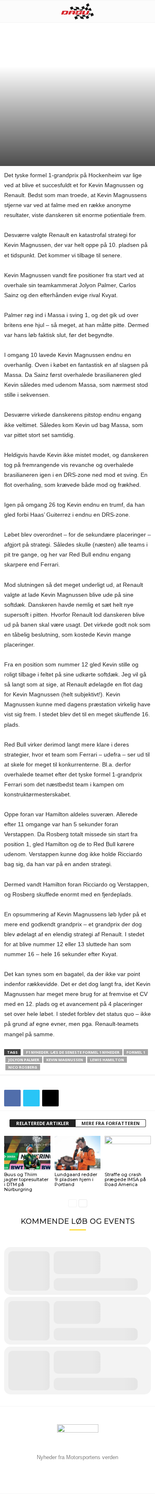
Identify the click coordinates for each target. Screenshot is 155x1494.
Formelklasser (109, 121)
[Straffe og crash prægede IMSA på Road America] (128, 1153)
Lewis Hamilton (107, 1059)
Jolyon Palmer (23, 1059)
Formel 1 (16, 129)
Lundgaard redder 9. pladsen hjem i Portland (76, 1179)
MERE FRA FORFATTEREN (110, 1123)
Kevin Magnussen (64, 1059)
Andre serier (20, 121)
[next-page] (83, 1203)
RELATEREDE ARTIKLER (42, 1123)
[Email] (50, 1098)
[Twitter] (31, 1098)
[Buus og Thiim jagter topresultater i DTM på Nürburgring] (27, 1153)
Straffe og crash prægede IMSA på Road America (125, 1179)
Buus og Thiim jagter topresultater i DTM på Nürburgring (26, 1182)
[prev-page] (72, 1203)
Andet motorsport (63, 121)
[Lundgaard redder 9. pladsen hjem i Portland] (78, 1153)
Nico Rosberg (22, 1067)
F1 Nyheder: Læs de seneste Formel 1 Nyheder (72, 1052)
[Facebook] (12, 1098)
